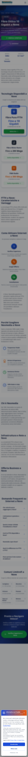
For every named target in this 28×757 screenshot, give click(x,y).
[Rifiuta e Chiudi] (24, 712)
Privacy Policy (13, 740)
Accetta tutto (14, 744)
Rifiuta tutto (14, 748)
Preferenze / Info (14, 752)
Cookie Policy (6, 725)
